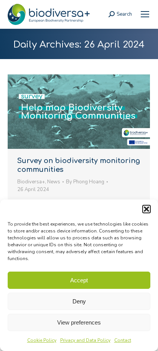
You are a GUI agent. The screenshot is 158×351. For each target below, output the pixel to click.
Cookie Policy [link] (41, 340)
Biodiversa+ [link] (31, 181)
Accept (79, 280)
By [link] (85, 181)
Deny (79, 301)
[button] (146, 209)
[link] (145, 14)
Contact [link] (122, 340)
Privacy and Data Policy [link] (85, 340)
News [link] (53, 181)
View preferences (79, 322)
